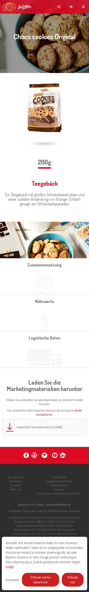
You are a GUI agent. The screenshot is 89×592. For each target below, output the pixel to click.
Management (59, 485)
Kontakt (16, 485)
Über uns (16, 489)
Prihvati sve (72, 579)
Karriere (59, 489)
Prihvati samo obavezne (40, 579)
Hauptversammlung (59, 481)
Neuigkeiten (15, 477)
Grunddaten (59, 477)
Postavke (12, 580)
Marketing (15, 481)
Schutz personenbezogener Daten (59, 494)
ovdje (9, 567)
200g (44, 162)
